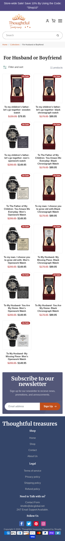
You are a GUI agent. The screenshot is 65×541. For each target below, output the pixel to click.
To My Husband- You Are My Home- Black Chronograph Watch (48, 308)
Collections (15, 45)
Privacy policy (32, 477)
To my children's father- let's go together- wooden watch (16, 110)
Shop (32, 444)
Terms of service (32, 470)
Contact (32, 450)
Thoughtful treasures (29, 423)
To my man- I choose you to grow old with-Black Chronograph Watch (48, 209)
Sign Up (48, 406)
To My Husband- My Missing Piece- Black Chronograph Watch (48, 260)
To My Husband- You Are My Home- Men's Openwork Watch (17, 308)
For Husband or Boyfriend (33, 45)
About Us (32, 456)
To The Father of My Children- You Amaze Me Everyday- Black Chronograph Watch (48, 159)
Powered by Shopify (51, 529)
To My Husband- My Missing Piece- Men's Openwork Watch (17, 356)
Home (4, 45)
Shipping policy (32, 483)
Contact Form (32, 502)
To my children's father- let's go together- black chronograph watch (48, 110)
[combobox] (28, 35)
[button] (12, 67)
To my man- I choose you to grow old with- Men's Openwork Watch (17, 260)
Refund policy (32, 489)
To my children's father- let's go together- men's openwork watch (16, 158)
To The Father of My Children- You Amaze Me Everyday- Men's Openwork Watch (17, 210)
